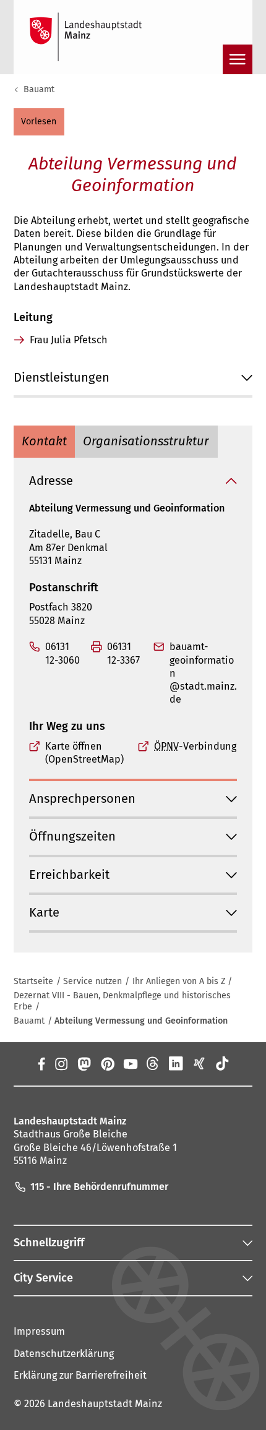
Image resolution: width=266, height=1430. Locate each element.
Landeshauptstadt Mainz (105, 1404)
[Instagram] (60, 1063)
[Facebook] (40, 1063)
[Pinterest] (106, 1063)
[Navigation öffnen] (237, 59)
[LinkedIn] (176, 1063)
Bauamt (39, 89)
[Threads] (153, 1063)
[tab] (44, 442)
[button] (39, 121)
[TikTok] (221, 1063)
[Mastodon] (83, 1063)
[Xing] (198, 1063)
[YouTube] (130, 1063)
